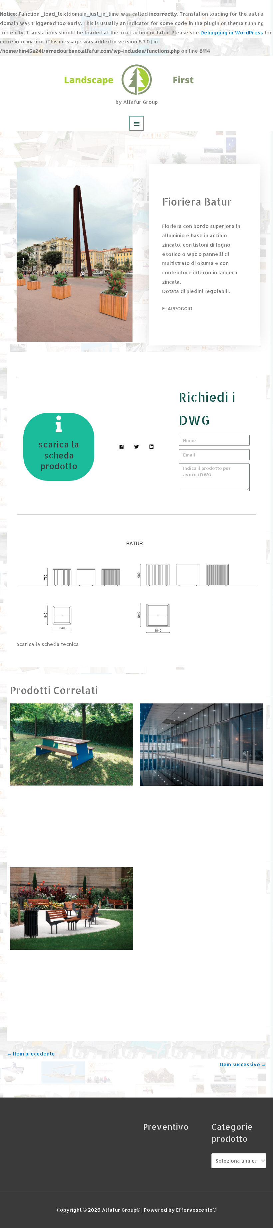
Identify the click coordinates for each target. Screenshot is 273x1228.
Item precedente (31, 1053)
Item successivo (243, 1064)
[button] (121, 446)
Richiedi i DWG (207, 408)
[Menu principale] (136, 123)
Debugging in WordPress (231, 32)
